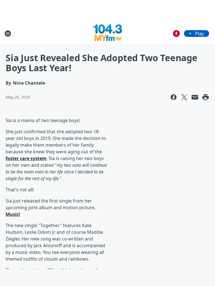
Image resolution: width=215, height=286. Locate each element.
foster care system (26, 158)
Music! (13, 214)
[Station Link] (107, 33)
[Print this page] (205, 97)
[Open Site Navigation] (7, 33)
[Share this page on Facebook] (173, 97)
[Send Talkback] (176, 33)
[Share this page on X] (184, 97)
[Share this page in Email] (195, 97)
